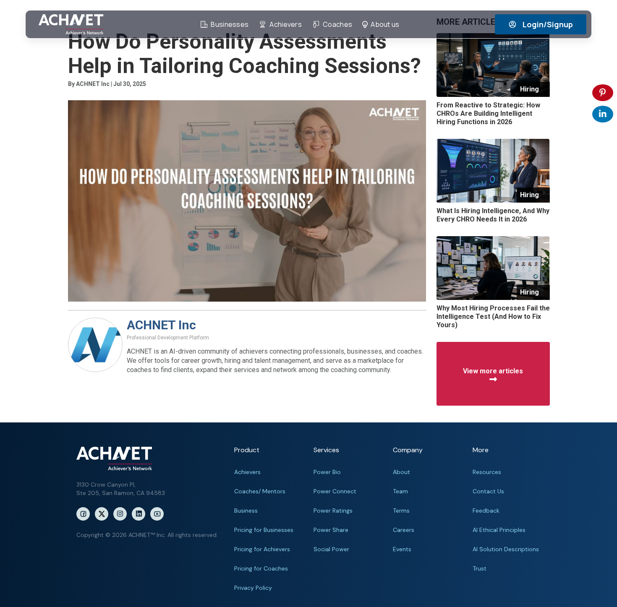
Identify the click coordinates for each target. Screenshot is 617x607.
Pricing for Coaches (261, 568)
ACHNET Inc (161, 325)
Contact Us (488, 491)
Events (402, 549)
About (401, 472)
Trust (479, 568)
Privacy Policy (253, 587)
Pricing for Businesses (263, 530)
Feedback (486, 510)
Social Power (331, 549)
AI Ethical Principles (499, 530)
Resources (487, 472)
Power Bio (327, 472)
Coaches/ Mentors (259, 491)
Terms (401, 510)
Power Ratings (333, 510)
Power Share (331, 530)
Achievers (247, 472)
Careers (403, 530)
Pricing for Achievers (262, 549)
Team (400, 491)
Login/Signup (548, 24)
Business (246, 510)
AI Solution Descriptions (506, 549)
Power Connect (335, 491)
